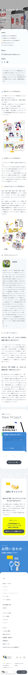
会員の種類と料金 (7, 604)
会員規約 (5, 608)
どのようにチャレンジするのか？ (11, 40)
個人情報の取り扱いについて (7, 667)
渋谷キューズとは (7, 583)
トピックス (5, 619)
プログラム (5, 586)
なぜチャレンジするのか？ (9, 38)
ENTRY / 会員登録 (21, 672)
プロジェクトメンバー (8, 43)
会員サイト (5, 644)
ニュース (5, 622)
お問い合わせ (6, 634)
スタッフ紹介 (6, 596)
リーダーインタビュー (8, 45)
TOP (4, 578)
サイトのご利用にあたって (7, 663)
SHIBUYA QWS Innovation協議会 (10, 647)
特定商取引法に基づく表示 (19, 663)
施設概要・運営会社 (7, 637)
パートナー (5, 590)
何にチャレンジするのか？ (9, 36)
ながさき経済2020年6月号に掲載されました (10, 54)
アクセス (5, 628)
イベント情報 (6, 616)
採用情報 (5, 640)
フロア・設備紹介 (6, 599)
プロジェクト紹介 (7, 613)
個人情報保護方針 (6, 665)
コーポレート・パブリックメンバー (10, 593)
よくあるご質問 (6, 631)
